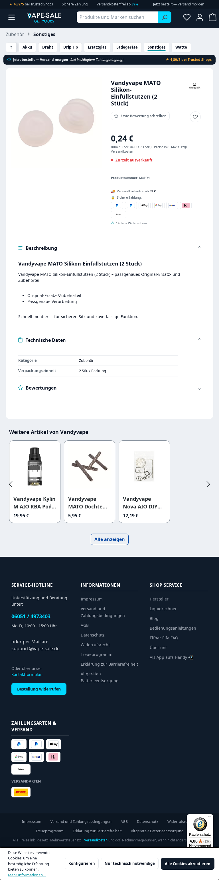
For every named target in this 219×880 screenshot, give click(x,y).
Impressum (92, 599)
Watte (181, 47)
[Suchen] (164, 17)
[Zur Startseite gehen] (44, 17)
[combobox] (117, 17)
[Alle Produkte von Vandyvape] (194, 85)
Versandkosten (96, 840)
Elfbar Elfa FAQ (164, 637)
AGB (85, 625)
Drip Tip (70, 47)
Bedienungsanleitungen (173, 628)
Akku (27, 47)
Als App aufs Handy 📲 (171, 657)
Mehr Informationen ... (27, 874)
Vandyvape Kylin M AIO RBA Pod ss (34, 502)
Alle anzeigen (109, 539)
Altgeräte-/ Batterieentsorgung (157, 831)
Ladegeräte (127, 47)
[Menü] (11, 17)
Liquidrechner (163, 608)
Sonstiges (156, 47)
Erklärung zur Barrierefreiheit (109, 664)
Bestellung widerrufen (39, 689)
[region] (56, 122)
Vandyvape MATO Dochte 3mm (85, 502)
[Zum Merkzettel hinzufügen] (195, 116)
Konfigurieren (81, 863)
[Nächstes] (208, 484)
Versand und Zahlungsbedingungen (80, 821)
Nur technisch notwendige (130, 863)
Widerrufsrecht (95, 644)
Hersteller (159, 599)
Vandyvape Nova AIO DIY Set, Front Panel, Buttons (144, 502)
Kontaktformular (26, 674)
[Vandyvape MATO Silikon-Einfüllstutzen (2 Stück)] (56, 122)
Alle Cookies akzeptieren (187, 863)
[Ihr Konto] (200, 17)
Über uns (158, 647)
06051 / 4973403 (30, 616)
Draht (47, 47)
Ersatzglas (97, 47)
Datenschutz (93, 635)
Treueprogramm (96, 654)
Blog (154, 618)
